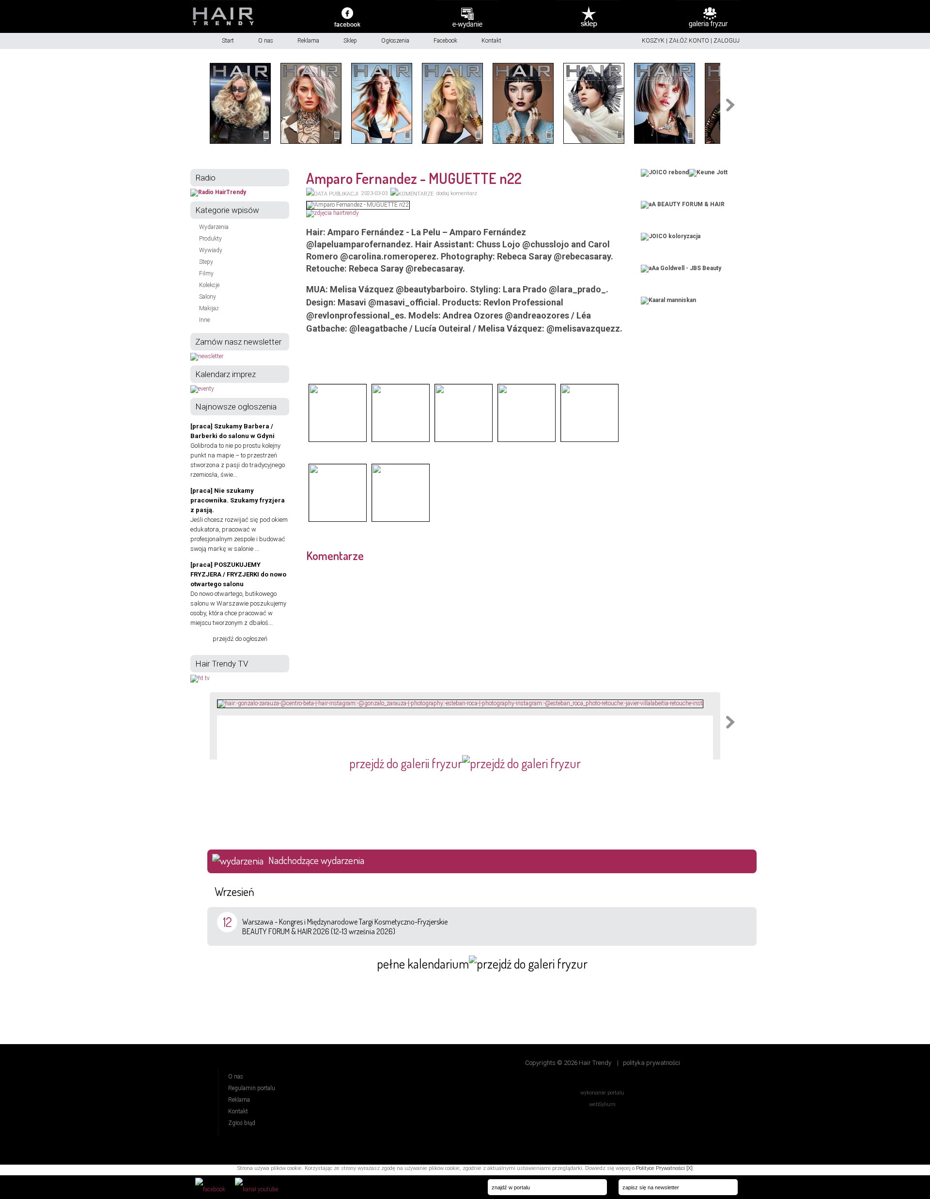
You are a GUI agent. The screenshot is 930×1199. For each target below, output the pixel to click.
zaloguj (726, 40)
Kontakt (491, 40)
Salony (207, 296)
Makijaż (209, 308)
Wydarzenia (214, 227)
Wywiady (210, 250)
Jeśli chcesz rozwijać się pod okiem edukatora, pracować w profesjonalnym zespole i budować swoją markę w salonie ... (239, 519)
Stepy (206, 261)
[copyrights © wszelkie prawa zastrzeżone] (338, 441)
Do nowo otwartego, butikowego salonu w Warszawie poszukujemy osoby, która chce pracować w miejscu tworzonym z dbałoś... (238, 593)
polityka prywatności (651, 1062)
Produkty (210, 238)
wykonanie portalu (602, 1093)
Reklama (308, 40)
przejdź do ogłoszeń (240, 638)
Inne (204, 320)
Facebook (445, 40)
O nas (265, 40)
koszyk (653, 40)
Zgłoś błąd (241, 1123)
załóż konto (689, 40)
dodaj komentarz (456, 193)
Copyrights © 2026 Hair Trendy (568, 1062)
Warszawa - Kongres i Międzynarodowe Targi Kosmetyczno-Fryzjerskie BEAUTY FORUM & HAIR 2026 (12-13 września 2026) (345, 926)
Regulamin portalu (251, 1088)
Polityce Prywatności (660, 1168)
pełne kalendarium (423, 963)
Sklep (350, 40)
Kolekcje (209, 285)
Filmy (206, 273)
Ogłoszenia (395, 40)
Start (228, 40)
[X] (689, 1168)
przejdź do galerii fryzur (405, 763)
